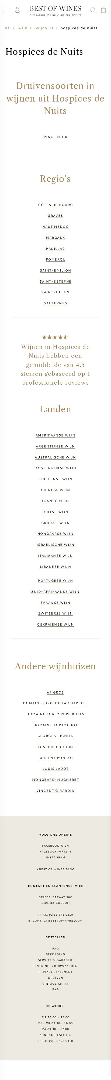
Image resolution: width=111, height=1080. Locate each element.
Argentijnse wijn (55, 446)
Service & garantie (55, 960)
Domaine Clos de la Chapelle (55, 703)
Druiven (55, 978)
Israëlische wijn (55, 544)
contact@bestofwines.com (58, 920)
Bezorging (55, 954)
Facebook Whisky (55, 851)
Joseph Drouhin (55, 747)
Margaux (55, 237)
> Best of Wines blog (55, 869)
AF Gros (55, 692)
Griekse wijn (55, 523)
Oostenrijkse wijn (55, 468)
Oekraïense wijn (55, 624)
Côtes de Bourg (55, 205)
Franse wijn (55, 501)
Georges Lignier (55, 736)
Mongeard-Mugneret (55, 779)
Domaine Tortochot (55, 725)
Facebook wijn (55, 845)
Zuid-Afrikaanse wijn (55, 591)
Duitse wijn (55, 512)
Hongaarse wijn (55, 533)
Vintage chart (55, 983)
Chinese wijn (55, 490)
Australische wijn (55, 457)
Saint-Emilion (55, 270)
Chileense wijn (55, 479)
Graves (55, 215)
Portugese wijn (55, 580)
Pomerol (55, 259)
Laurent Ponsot (55, 758)
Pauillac (55, 248)
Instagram (55, 857)
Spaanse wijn (55, 602)
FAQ (55, 948)
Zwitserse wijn (55, 613)
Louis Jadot (55, 768)
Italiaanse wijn (55, 555)
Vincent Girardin (55, 790)
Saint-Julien (55, 292)
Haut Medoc (55, 226)
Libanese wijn (55, 566)
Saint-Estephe (56, 281)
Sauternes (55, 303)
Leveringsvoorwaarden (55, 966)
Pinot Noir (56, 137)
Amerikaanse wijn (55, 435)
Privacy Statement (56, 972)
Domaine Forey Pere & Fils (55, 714)
